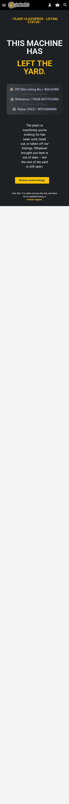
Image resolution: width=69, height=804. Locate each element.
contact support (34, 199)
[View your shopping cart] (57, 5)
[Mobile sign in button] (50, 5)
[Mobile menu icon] (4, 5)
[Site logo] (19, 5)
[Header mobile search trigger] (65, 5)
